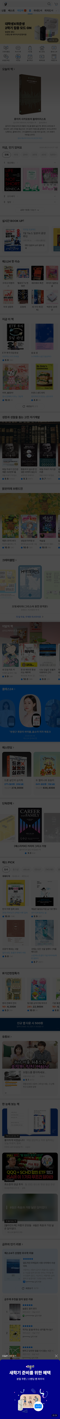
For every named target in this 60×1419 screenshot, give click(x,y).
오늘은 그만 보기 (9, 1355)
